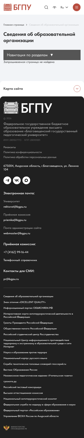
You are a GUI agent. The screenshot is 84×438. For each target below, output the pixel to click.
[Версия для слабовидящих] (54, 7)
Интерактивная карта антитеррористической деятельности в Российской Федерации (38, 315)
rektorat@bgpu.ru (14, 206)
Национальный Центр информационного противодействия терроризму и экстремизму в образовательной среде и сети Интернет (37, 343)
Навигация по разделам (30, 55)
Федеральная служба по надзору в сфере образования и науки (39, 404)
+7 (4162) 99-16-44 (15, 252)
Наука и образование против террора (25, 352)
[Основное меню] (77, 7)
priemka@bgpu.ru (14, 220)
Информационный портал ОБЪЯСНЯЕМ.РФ (28, 307)
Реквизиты (9, 147)
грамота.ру (9, 381)
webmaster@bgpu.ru (16, 233)
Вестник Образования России (20, 369)
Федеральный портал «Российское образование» (31, 410)
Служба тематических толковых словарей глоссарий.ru (34, 363)
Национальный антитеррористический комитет (30, 398)
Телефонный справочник (20, 260)
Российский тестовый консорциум (22, 387)
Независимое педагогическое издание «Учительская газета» (38, 375)
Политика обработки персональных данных (29, 157)
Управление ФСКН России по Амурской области (31, 416)
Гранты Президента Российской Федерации (28, 322)
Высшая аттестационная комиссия (23, 392)
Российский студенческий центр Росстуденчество (31, 334)
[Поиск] (46, 7)
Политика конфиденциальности (22, 152)
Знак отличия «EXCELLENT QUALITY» (24, 302)
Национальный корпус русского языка (25, 358)
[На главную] (17, 7)
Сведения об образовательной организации (28, 296)
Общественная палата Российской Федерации (30, 328)
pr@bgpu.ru (11, 279)
